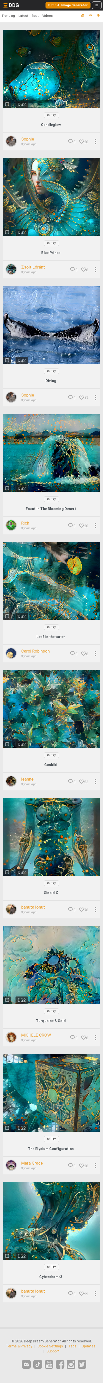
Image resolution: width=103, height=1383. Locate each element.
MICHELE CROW (36, 1035)
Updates (89, 1346)
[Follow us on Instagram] (71, 1364)
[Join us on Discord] (26, 1364)
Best (35, 16)
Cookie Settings (50, 1346)
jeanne (27, 779)
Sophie (27, 139)
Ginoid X (51, 893)
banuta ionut (33, 907)
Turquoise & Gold (51, 1021)
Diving (51, 381)
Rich (25, 523)
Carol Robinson (35, 651)
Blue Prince (50, 253)
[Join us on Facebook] (60, 1364)
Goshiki (50, 765)
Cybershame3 (50, 1277)
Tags (72, 1346)
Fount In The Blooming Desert (51, 509)
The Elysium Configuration (51, 1149)
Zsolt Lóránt (33, 267)
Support (53, 1351)
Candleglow (51, 125)
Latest (23, 16)
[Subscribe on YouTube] (49, 1364)
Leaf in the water (50, 637)
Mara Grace (32, 1163)
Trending (8, 16)
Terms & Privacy (19, 1346)
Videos (47, 16)
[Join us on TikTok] (37, 1364)
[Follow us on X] (82, 1364)
